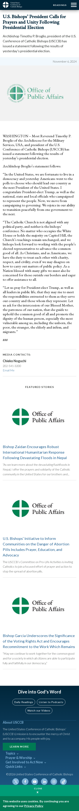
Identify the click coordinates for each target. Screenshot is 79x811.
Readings (60, 5)
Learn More (19, 746)
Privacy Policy (33, 806)
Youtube (34, 781)
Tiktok (63, 781)
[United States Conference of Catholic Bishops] (14, 5)
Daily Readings (23, 702)
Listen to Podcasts (51, 702)
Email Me (9, 370)
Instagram (54, 781)
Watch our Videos (38, 710)
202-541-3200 (12, 366)
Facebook (25, 781)
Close (38, 788)
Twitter (15, 781)
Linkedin (44, 781)
